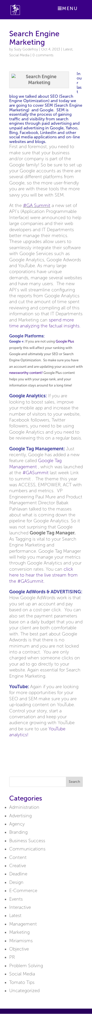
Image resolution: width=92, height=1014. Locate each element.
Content (18, 857)
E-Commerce (23, 890)
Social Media (19, 55)
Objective (19, 949)
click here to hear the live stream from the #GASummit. (43, 575)
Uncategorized (24, 990)
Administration (24, 807)
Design (16, 882)
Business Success (27, 840)
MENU (70, 8)
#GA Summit (36, 205)
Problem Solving (26, 965)
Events (16, 899)
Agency (17, 824)
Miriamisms (21, 940)
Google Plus (65, 341)
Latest (67, 49)
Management (23, 924)
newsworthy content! (26, 373)
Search (74, 782)
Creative (17, 865)
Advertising (20, 815)
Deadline (18, 873)
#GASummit (36, 472)
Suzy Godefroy (26, 49)
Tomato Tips (21, 982)
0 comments (42, 55)
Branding (18, 832)
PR (12, 957)
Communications (27, 848)
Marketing (19, 932)
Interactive (20, 907)
